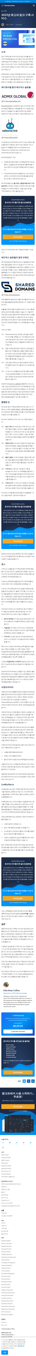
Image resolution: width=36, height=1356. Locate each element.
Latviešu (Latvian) (6, 1298)
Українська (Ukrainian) (8, 1309)
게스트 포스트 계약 (7, 1203)
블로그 (3, 1192)
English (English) (6, 1240)
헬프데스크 (4, 1234)
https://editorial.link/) (11, 137)
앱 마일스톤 (4, 1231)
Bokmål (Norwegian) (7, 1314)
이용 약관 (4, 1213)
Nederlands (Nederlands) (8, 1257)
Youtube (10, 1142)
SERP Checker (5, 1160)
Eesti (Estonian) (5, 1284)
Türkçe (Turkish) (6, 1268)
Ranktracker (8, 5)
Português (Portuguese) (8, 1262)
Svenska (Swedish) (6, 1265)
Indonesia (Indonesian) (8, 1292)
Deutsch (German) (6, 1243)
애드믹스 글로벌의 (15, 384)
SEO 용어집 (4, 1195)
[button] (34, 5)
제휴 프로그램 (5, 1189)
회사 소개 (4, 1325)
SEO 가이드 (4, 1197)
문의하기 (4, 1322)
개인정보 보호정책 (6, 1216)
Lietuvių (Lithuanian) (7, 1295)
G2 (3, 1147)
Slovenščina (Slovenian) (8, 1306)
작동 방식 (4, 1186)
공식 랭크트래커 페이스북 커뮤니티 (17, 1142)
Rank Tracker (5, 1155)
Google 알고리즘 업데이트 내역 (10, 1206)
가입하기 (4, 1225)
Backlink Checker (6, 1166)
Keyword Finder (6, 1157)
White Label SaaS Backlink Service (11, 1184)
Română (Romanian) (7, 1301)
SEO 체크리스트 (6, 1171)
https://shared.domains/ (12, 295)
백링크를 (28, 409)
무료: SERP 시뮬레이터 (8, 1176)
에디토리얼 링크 (6, 106)
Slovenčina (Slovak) (6, 1303)
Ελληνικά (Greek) (6, 1281)
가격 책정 (4, 1228)
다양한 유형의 (15, 409)
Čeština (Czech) (5, 1276)
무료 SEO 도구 (5, 1200)
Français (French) (6, 1249)
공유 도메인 (8, 264)
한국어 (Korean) (6, 1312)
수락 (4, 1352)
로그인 (25, 241)
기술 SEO (7, 628)
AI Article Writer (6, 1174)
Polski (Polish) (5, 1260)
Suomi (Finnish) (5, 1287)
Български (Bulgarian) (7, 1273)
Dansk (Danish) (5, 1279)
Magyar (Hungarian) (7, 1290)
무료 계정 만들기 (18, 237)
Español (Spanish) (6, 1246)
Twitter (23, 1142)
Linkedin (30, 1142)
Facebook (3, 1142)
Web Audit (4, 1163)
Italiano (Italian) (6, 1251)
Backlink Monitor (6, 1168)
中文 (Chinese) (5, 1271)
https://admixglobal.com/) (13, 101)
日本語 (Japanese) (6, 1254)
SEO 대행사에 (9, 302)
